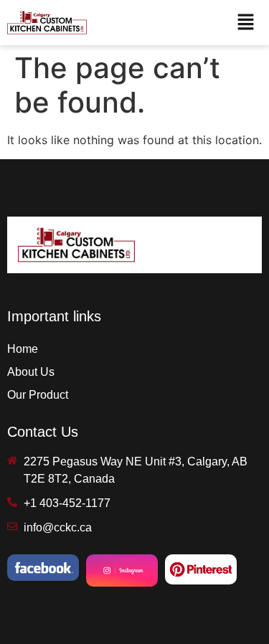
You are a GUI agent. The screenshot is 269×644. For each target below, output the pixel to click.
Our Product (37, 395)
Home (22, 349)
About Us (31, 372)
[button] (245, 22)
